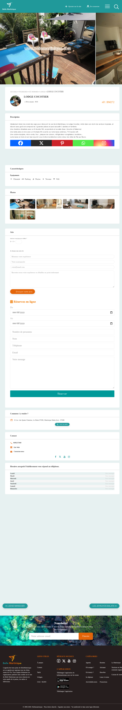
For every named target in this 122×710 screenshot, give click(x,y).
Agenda (88, 663)
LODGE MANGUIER (16, 606)
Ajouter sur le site (74, 6)
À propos (40, 663)
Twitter (64, 662)
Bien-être (102, 672)
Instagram (74, 662)
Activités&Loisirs (91, 682)
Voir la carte (63, 424)
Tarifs (39, 672)
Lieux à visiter (104, 677)
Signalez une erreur (64, 707)
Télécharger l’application (64, 691)
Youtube (69, 662)
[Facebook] (20, 143)
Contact (39, 667)
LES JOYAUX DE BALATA (103, 606)
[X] (41, 143)
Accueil (13, 92)
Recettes (102, 663)
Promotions (103, 682)
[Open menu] (107, 6)
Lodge (42, 92)
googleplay (60, 686)
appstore (59, 679)
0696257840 (17, 443)
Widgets (39, 677)
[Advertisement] (62, 157)
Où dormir (33, 92)
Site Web (16, 447)
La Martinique (116, 663)
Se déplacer (89, 677)
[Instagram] (104, 143)
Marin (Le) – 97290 (58, 420)
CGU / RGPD (41, 682)
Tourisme (23, 92)
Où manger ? (90, 667)
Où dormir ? (90, 672)
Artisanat (102, 667)
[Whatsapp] (83, 143)
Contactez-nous (18, 451)
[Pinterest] (62, 143)
